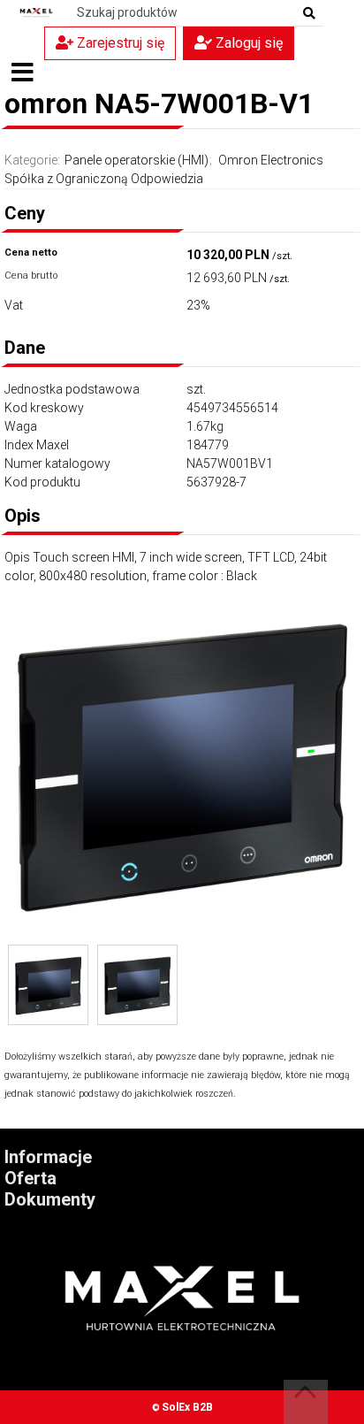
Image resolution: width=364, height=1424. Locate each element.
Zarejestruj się (118, 42)
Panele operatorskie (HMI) (136, 160)
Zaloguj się (247, 42)
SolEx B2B (187, 1407)
